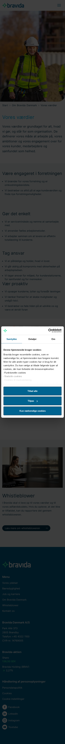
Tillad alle (32, 391)
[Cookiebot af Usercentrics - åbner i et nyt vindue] (48, 331)
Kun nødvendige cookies (33, 410)
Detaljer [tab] (32, 339)
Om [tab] (53, 339)
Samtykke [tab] (11, 339)
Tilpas (31, 401)
